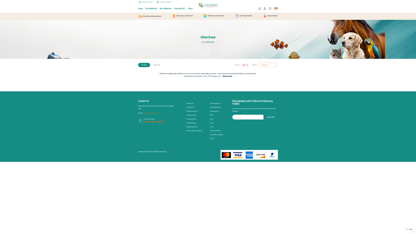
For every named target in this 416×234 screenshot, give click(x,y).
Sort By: (254, 65)
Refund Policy (191, 123)
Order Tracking (165, 2)
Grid (243, 65)
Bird (211, 115)
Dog (211, 123)
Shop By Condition (216, 135)
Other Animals (215, 131)
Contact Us (191, 107)
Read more (227, 76)
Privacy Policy (191, 115)
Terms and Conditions (194, 131)
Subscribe (271, 117)
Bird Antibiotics (215, 107)
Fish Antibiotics (215, 103)
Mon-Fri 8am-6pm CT (154, 121)
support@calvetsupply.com (152, 113)
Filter (145, 65)
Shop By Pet (214, 111)
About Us (190, 103)
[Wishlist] (270, 8)
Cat (211, 119)
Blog (212, 138)
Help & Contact (147, 2)
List (247, 65)
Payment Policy (192, 111)
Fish (211, 127)
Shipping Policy (192, 127)
